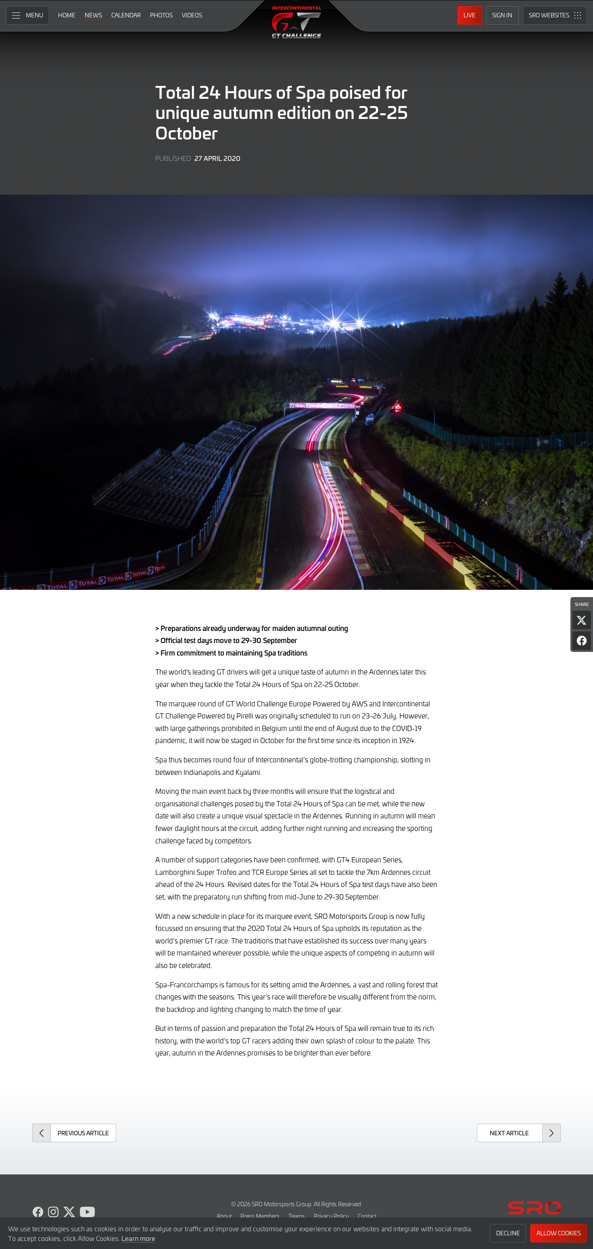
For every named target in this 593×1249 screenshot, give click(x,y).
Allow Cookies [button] (559, 1233)
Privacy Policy (331, 1216)
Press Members (260, 1216)
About (224, 1216)
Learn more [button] (138, 1238)
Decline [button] (508, 1233)
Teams (296, 1216)
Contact (367, 1216)
